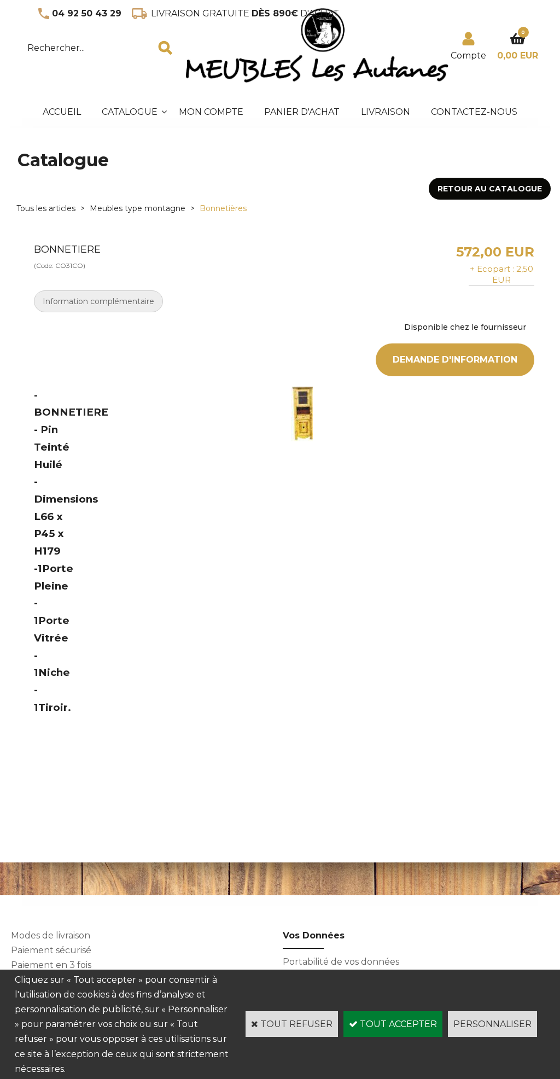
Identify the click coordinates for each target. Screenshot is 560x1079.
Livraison (385, 112)
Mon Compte (211, 112)
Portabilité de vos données (341, 961)
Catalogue (130, 112)
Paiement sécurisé (51, 950)
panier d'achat (302, 112)
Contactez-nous (474, 112)
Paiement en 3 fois (51, 965)
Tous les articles (45, 208)
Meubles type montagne (137, 208)
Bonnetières (223, 208)
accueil (62, 112)
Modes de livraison (50, 935)
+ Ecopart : (492, 269)
